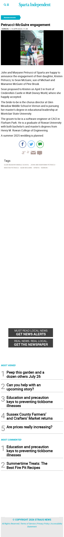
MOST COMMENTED (11, 439)
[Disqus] (32, 208)
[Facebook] (22, 144)
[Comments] (40, 144)
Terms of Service (28, 523)
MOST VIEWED (8, 365)
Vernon (5, 29)
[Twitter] (31, 144)
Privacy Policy (43, 523)
